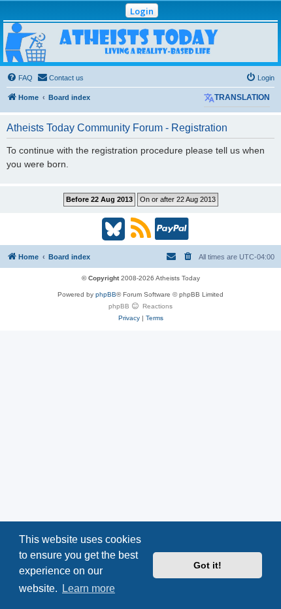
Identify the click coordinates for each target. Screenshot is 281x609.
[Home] (140, 42)
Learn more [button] (88, 588)
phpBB (105, 294)
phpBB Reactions (140, 306)
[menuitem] (20, 78)
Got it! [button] (207, 565)
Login (142, 11)
